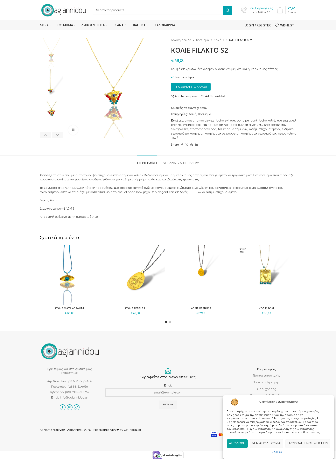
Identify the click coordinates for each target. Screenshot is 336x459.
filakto (207, 124)
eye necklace (191, 124)
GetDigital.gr (132, 429)
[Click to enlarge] (73, 130)
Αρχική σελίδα (181, 40)
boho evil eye (225, 120)
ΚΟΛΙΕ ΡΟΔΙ (266, 308)
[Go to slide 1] (166, 322)
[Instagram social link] (70, 407)
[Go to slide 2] (170, 322)
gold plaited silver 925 (246, 124)
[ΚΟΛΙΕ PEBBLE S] (201, 275)
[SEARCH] (227, 10)
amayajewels (205, 120)
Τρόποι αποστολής (266, 375)
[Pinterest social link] (191, 145)
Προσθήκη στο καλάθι (191, 87)
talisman (224, 129)
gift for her (221, 124)
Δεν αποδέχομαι (266, 443)
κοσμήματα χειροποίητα (258, 133)
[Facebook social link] (181, 145)
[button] (45, 135)
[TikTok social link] (77, 407)
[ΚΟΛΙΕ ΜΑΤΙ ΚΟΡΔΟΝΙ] (70, 275)
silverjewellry (179, 129)
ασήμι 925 (239, 129)
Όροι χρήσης (266, 389)
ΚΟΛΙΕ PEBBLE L (135, 308)
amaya (189, 120)
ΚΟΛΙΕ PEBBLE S (201, 308)
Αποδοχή (237, 443)
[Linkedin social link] (196, 145)
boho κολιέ (267, 120)
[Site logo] (63, 10)
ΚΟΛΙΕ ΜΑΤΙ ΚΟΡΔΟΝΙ (69, 308)
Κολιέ (217, 40)
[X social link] (186, 145)
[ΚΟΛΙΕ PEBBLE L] (135, 275)
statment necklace (203, 129)
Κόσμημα (202, 40)
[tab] (147, 161)
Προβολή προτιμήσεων (307, 443)
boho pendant (247, 120)
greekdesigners (274, 124)
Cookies (277, 452)
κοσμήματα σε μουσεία (222, 133)
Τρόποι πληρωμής (266, 382)
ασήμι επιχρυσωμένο (264, 129)
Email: (168, 385)
